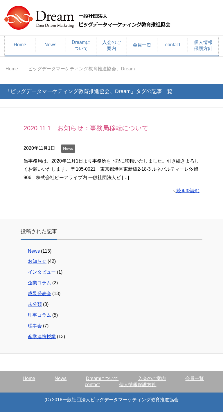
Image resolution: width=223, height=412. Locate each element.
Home (20, 44)
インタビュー (42, 272)
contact (172, 44)
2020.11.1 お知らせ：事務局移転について (86, 128)
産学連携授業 (42, 336)
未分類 (35, 304)
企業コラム (39, 282)
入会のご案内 (111, 45)
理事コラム (39, 315)
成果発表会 (39, 293)
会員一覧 (142, 44)
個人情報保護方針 (203, 45)
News (50, 44)
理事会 (35, 325)
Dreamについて (81, 45)
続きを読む (187, 190)
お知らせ (37, 261)
